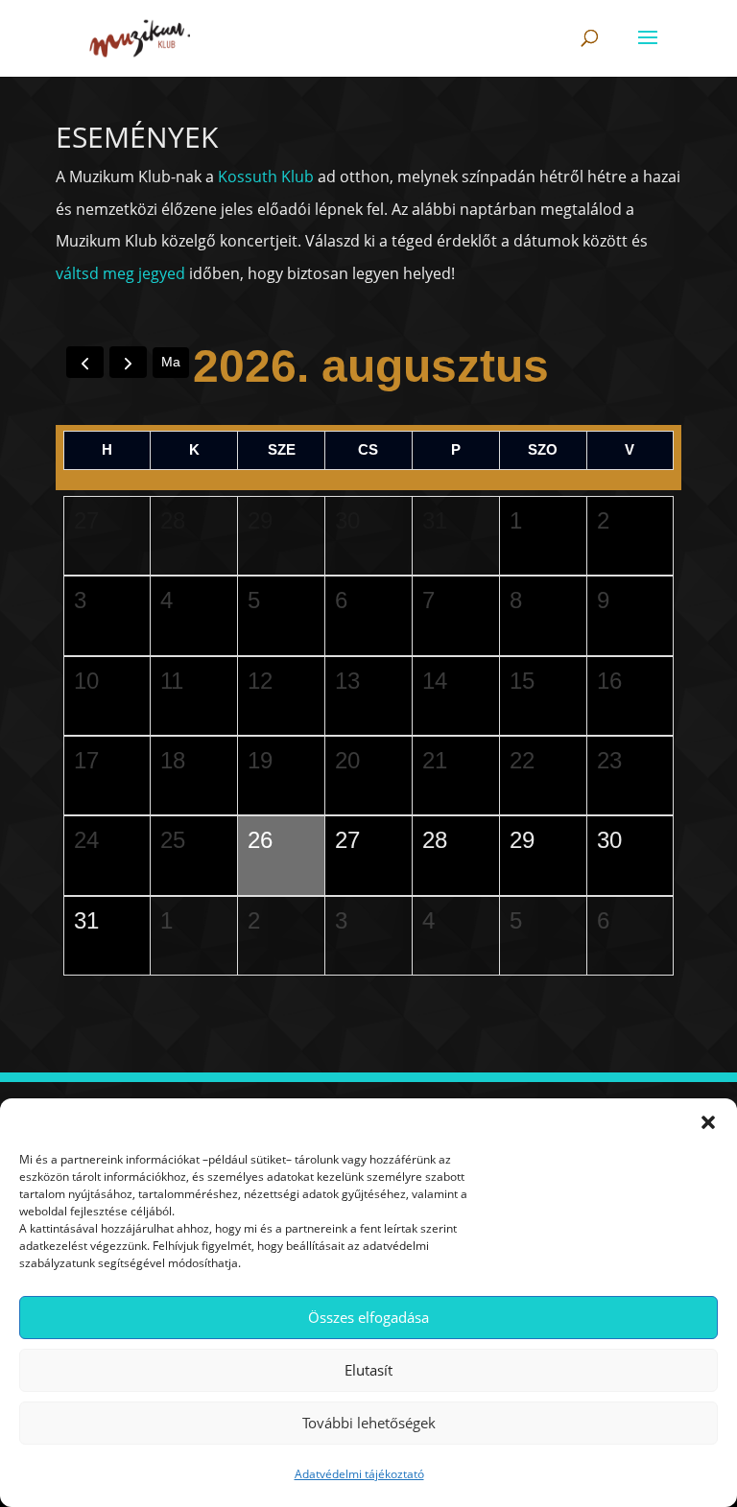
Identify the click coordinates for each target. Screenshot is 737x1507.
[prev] (85, 362)
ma (170, 361)
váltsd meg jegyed (120, 273)
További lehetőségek (369, 1422)
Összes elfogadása (368, 1317)
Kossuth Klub (266, 176)
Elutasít (368, 1369)
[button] (708, 1122)
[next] (128, 362)
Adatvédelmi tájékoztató (359, 1474)
